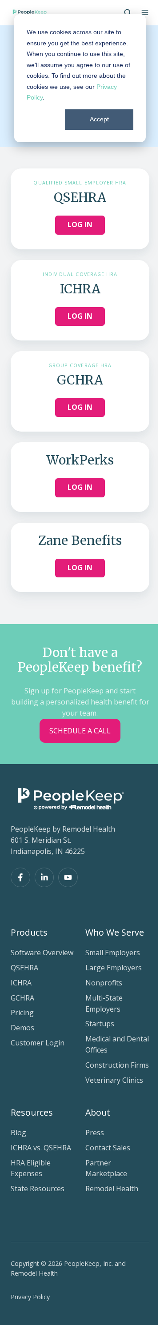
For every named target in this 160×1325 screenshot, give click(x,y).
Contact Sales (107, 1148)
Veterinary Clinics (114, 1080)
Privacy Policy (30, 1297)
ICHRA (21, 983)
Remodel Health (111, 1188)
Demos (22, 1028)
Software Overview (42, 952)
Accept (99, 119)
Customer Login (37, 1043)
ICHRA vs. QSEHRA (41, 1148)
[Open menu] (144, 12)
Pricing (22, 1012)
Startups (99, 1024)
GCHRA (22, 998)
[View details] (20, 877)
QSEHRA (24, 968)
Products (29, 932)
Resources (32, 1112)
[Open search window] (127, 12)
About (97, 1112)
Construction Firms (117, 1065)
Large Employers (113, 968)
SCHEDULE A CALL (80, 731)
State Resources (37, 1188)
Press (94, 1132)
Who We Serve (114, 932)
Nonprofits (103, 983)
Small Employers (112, 952)
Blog (18, 1132)
